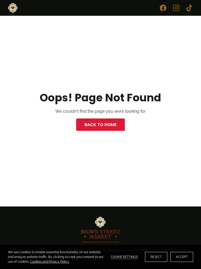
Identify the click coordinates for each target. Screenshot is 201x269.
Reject (156, 257)
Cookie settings (124, 257)
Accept (182, 257)
